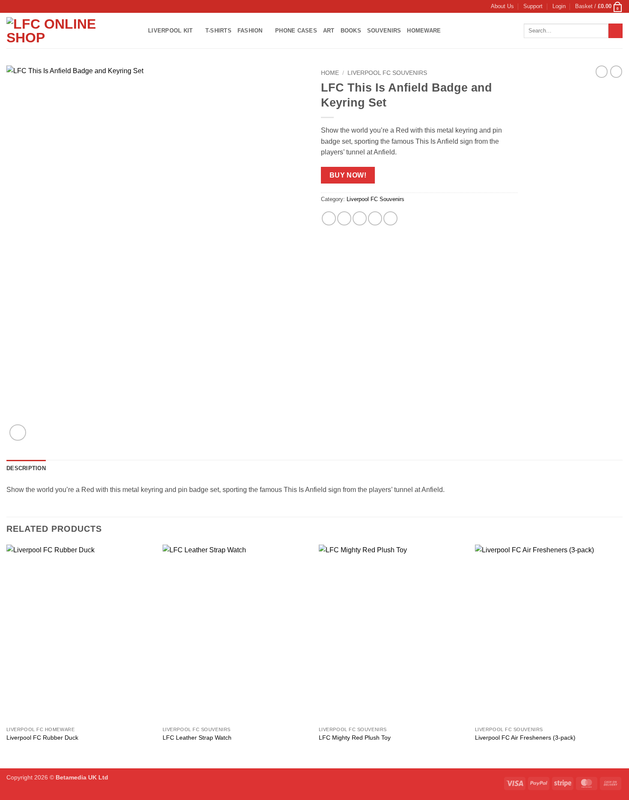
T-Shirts (218, 30)
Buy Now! (348, 175)
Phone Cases (296, 30)
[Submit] (615, 31)
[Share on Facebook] (329, 218)
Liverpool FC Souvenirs (387, 73)
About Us (502, 6)
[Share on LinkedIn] (390, 218)
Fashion (250, 30)
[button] (559, 6)
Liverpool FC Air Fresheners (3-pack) (525, 737)
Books (351, 30)
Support (533, 6)
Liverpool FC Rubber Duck (42, 737)
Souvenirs (384, 30)
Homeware (424, 30)
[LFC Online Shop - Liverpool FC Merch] (70, 30)
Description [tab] (26, 468)
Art (329, 30)
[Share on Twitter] (344, 218)
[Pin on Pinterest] (375, 218)
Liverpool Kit (170, 30)
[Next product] (602, 71)
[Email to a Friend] (360, 218)
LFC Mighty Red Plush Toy (355, 737)
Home (330, 73)
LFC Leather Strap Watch (197, 737)
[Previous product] (616, 71)
